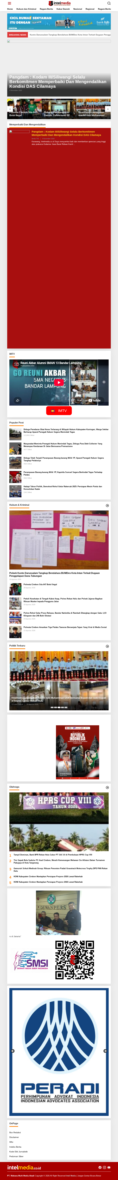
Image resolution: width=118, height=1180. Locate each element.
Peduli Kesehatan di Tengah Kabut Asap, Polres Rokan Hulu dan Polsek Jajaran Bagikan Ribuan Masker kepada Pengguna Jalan (93, 114)
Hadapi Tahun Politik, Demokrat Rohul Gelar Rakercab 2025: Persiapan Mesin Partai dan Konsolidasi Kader (63, 487)
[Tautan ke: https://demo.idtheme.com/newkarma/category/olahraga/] (107, 787)
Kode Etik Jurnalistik (18, 1151)
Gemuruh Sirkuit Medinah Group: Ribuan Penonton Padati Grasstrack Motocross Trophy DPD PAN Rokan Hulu (60, 869)
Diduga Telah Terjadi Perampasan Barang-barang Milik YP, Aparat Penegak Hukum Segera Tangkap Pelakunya (64, 459)
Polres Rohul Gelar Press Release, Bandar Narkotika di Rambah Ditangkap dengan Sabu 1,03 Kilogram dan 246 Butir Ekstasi (65, 614)
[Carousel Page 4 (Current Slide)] (62, 707)
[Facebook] (100, 1167)
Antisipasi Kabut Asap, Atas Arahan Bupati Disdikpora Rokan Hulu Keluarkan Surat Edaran (57, 699)
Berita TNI (35, 138)
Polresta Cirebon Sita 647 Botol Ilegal (40, 584)
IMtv (11, 1142)
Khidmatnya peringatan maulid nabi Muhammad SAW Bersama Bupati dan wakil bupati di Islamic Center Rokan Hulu (58, 114)
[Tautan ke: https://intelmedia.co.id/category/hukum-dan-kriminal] (107, 505)
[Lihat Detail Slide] (59, 1052)
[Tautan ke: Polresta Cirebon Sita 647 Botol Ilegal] (15, 589)
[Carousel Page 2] (55, 707)
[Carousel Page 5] (65, 707)
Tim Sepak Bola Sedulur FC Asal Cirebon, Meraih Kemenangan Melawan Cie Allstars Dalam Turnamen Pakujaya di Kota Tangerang (59, 861)
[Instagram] (104, 1167)
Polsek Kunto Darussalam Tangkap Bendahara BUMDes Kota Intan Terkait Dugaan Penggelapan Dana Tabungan (54, 574)
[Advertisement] (32, 735)
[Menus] (9, 3)
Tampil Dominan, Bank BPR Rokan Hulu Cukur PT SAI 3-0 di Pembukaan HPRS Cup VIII (53, 855)
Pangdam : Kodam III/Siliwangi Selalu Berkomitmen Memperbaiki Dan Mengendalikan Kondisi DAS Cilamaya (57, 82)
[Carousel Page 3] (59, 707)
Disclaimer (14, 1137)
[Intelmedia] (59, 3)
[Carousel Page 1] (52, 707)
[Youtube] (109, 1167)
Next (105, 1051)
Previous (13, 1051)
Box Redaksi (15, 1132)
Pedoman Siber (16, 1156)
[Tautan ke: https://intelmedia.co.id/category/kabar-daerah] (107, 646)
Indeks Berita (15, 1147)
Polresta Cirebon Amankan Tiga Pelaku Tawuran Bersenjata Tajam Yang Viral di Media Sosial (65, 627)
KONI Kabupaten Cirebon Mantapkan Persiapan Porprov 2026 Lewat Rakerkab (48, 876)
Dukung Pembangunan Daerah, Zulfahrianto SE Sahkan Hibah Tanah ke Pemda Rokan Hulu (22, 114)
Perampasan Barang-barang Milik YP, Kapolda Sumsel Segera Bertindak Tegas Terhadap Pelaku (63, 473)
